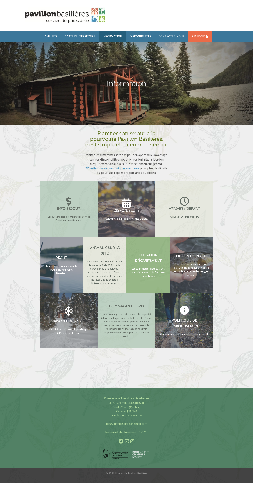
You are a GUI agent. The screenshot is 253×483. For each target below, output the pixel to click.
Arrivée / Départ (184, 208)
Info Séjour (68, 208)
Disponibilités (140, 36)
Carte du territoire (80, 36)
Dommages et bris (126, 306)
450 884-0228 (134, 415)
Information (112, 36)
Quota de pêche (191, 256)
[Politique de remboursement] (184, 310)
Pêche (61, 258)
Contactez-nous (171, 36)
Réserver (199, 36)
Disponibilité (126, 210)
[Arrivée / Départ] (184, 201)
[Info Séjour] (68, 201)
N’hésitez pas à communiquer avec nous (113, 168)
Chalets (51, 36)
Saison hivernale (69, 321)
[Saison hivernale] (68, 311)
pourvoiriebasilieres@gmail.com (126, 423)
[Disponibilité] (126, 203)
